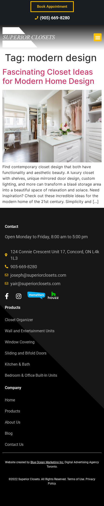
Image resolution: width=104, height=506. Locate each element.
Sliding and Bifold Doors (25, 353)
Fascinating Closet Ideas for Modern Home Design (48, 76)
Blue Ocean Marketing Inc (46, 462)
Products (12, 411)
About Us (12, 422)
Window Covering (20, 342)
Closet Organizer (19, 320)
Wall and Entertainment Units (29, 331)
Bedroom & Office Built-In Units (31, 375)
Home (10, 400)
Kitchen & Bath (17, 364)
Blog (9, 433)
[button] (98, 37)
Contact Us (14, 444)
